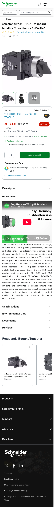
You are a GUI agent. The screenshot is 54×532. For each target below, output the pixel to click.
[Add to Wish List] (30, 347)
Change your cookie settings (16, 490)
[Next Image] (50, 65)
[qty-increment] (16, 155)
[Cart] (45, 4)
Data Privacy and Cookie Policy (16, 485)
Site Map (8, 473)
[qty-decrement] (7, 155)
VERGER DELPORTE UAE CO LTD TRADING (20, 116)
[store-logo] (10, 4)
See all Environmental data (15, 176)
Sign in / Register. (41, 136)
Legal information (11, 479)
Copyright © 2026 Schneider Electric (19, 497)
